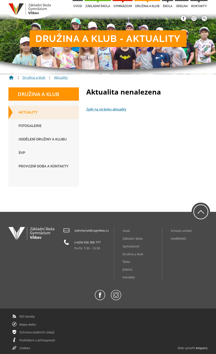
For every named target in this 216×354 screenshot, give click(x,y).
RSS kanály (27, 316)
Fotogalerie (30, 126)
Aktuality (61, 77)
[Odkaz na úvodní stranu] (29, 14)
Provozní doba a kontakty (44, 166)
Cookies (24, 348)
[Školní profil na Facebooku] (183, 20)
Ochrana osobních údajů (36, 332)
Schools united (181, 231)
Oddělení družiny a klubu (43, 139)
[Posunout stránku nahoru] (201, 212)
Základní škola (97, 6)
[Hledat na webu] (204, 20)
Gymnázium (122, 6)
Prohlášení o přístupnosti (37, 340)
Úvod (77, 6)
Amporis (202, 348)
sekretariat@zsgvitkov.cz (91, 230)
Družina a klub (147, 6)
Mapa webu (27, 324)
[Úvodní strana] (11, 79)
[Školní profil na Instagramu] (194, 20)
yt (187, 348)
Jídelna (182, 6)
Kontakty (199, 6)
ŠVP (22, 153)
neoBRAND (178, 238)
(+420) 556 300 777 (87, 242)
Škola (167, 6)
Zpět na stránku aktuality (106, 109)
